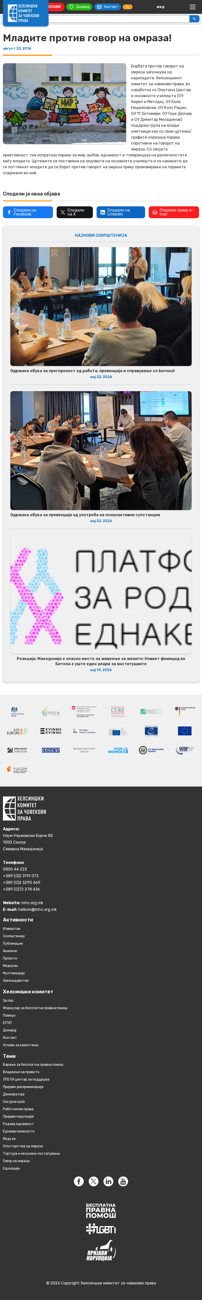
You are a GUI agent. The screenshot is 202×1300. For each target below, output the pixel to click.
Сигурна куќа (14, 1102)
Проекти (10, 958)
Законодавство (16, 981)
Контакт (10, 1038)
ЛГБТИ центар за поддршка (26, 1079)
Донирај (9, 1030)
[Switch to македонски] (160, 7)
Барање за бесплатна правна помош (33, 1065)
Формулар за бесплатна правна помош (35, 1008)
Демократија (13, 1094)
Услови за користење (20, 1045)
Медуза (9, 1139)
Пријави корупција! (18, 1116)
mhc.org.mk (32, 902)
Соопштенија (14, 936)
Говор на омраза (16, 1161)
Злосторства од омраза (23, 1146)
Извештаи (11, 929)
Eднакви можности (18, 1131)
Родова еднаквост (18, 1124)
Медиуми (10, 966)
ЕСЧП (7, 1023)
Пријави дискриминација (23, 1087)
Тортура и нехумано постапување (31, 1153)
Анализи (10, 951)
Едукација (11, 1168)
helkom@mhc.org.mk (37, 909)
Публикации (13, 943)
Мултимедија (14, 973)
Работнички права (18, 1109)
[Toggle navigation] (193, 7)
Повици (9, 1015)
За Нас (8, 1001)
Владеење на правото (21, 1072)
